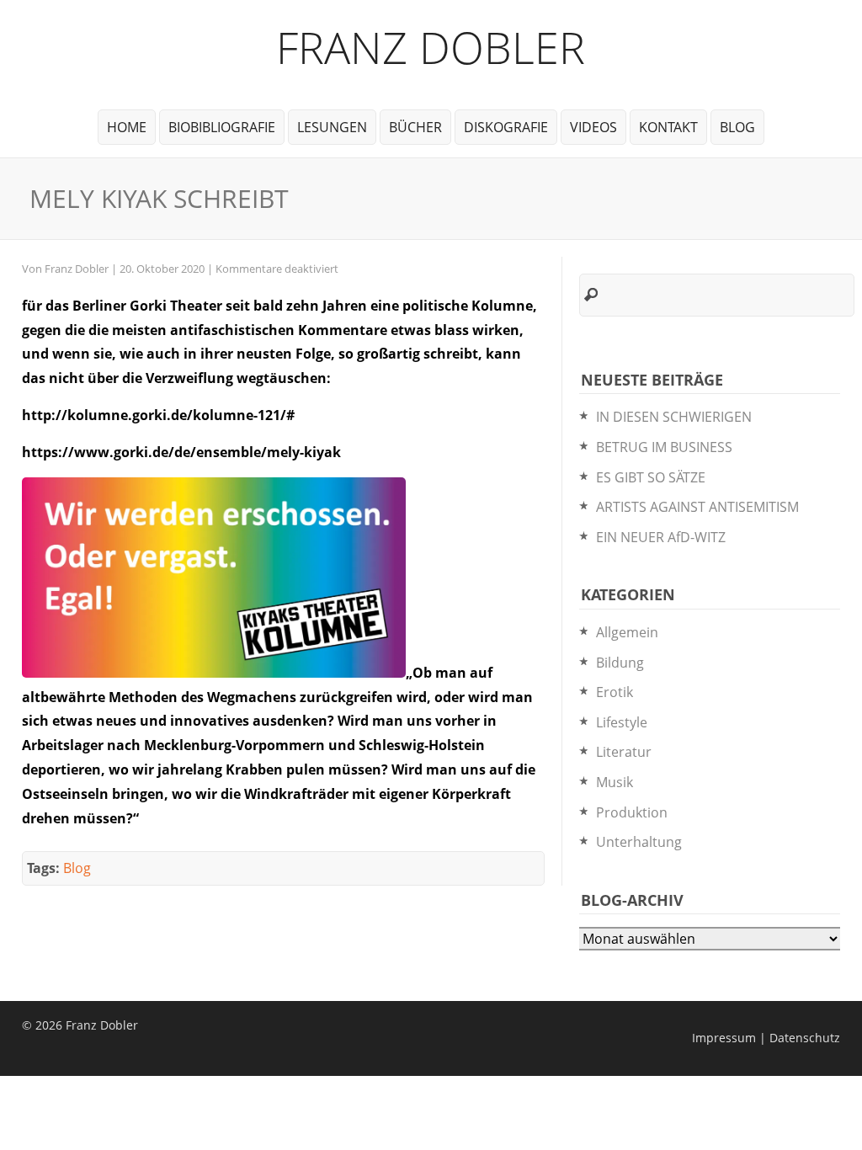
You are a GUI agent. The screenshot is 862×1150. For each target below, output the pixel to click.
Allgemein (627, 632)
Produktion (632, 812)
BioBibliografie (221, 127)
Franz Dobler (430, 47)
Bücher (415, 127)
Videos (593, 127)
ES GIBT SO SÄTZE (650, 477)
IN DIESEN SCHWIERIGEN (674, 416)
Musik (614, 782)
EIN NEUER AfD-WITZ (661, 537)
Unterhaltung (639, 842)
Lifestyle (621, 722)
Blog (737, 127)
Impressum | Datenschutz (766, 1038)
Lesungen (332, 127)
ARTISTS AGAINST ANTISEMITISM (697, 507)
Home (126, 127)
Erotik (614, 692)
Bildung (620, 662)
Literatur (624, 752)
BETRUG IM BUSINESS (664, 447)
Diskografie (506, 127)
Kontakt (668, 127)
